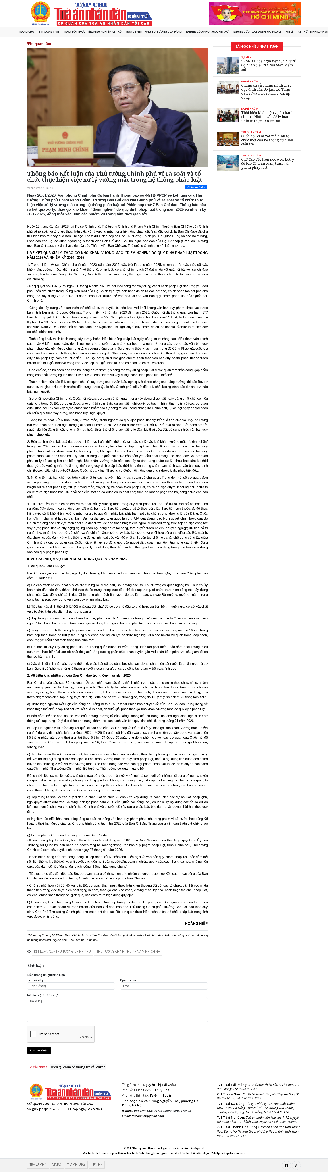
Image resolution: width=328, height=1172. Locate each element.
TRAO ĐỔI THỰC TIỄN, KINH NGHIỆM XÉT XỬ (92, 31)
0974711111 (239, 1135)
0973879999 (163, 1110)
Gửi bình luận (39, 1050)
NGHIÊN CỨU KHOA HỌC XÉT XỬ (207, 31)
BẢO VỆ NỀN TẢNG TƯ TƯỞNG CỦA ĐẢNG (154, 31)
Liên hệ (96, 1164)
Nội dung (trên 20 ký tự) (42, 995)
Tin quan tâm (49, 31)
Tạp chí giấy (76, 1164)
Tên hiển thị (35, 980)
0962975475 (182, 1110)
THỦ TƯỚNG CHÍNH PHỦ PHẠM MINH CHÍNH (128, 951)
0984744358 (143, 1110)
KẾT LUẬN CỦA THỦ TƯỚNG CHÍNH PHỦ (62, 951)
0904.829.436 (248, 1089)
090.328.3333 (251, 1098)
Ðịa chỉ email (128, 980)
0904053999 (288, 1122)
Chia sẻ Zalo (196, 187)
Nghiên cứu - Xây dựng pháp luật (257, 31)
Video (56, 1164)
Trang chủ (26, 31)
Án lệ (289, 31)
